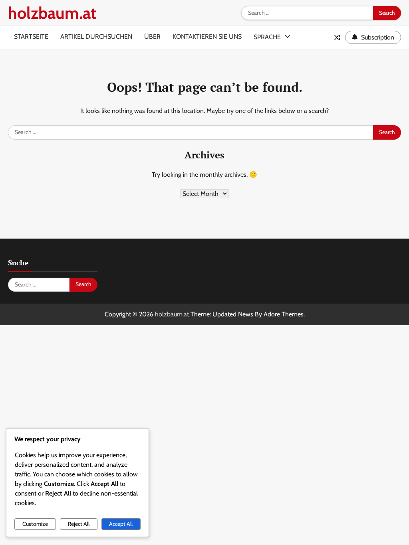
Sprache (267, 37)
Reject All (78, 524)
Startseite (31, 36)
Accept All (121, 524)
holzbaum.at (52, 13)
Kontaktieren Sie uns (207, 36)
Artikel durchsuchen (96, 36)
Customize (35, 524)
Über (152, 36)
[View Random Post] (337, 37)
